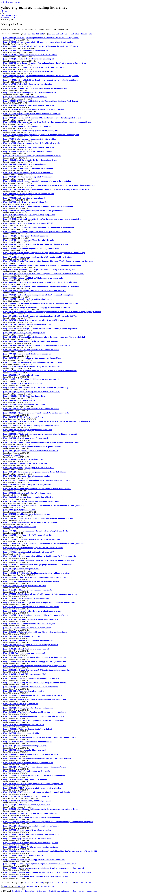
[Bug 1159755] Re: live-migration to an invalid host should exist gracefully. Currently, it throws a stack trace (46, 189)
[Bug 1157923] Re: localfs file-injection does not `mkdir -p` (26, 796)
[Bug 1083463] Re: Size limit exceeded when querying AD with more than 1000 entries (37, 565)
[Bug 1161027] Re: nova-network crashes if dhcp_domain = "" (28, 173)
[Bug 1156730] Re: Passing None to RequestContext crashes (27, 830)
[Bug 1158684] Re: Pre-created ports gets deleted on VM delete (28, 497)
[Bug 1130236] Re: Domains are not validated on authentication (28, 640)
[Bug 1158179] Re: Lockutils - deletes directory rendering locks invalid (31, 350)
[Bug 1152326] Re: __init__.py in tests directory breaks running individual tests (34, 577)
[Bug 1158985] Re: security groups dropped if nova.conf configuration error (33, 211)
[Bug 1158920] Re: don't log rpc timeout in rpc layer (24, 333)
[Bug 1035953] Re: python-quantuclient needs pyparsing (25, 236)
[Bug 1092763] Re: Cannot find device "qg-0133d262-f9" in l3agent (30, 55)
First (90, 34)
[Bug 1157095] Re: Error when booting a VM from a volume (27, 493)
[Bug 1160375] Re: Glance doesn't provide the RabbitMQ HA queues (30, 341)
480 (66, 34)
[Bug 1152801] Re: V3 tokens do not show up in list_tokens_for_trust (30, 754)
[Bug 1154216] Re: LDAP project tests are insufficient (24, 586)
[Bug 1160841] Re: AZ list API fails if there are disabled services (28, 194)
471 (29, 34)
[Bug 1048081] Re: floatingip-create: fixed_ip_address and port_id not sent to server (36, 244)
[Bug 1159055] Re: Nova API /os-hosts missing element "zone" (27, 324)
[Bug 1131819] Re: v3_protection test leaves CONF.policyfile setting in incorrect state (36, 670)
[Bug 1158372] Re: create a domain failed (19, 527)
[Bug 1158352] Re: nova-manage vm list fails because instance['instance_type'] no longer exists (40, 329)
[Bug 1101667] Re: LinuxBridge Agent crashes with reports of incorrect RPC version (37, 489)
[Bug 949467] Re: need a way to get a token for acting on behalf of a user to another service (39, 602)
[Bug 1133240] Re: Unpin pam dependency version (23, 691)
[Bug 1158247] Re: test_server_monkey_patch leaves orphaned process (31, 130)
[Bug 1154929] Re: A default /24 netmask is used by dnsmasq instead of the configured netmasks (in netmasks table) (48, 185)
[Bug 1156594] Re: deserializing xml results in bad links (25, 779)
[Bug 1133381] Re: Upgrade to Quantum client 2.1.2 (23, 855)
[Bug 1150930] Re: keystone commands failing (21, 733)
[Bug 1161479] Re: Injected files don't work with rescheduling (27, 84)
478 (57, 34)
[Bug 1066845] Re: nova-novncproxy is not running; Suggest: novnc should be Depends (38, 518)
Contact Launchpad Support (59, 891)
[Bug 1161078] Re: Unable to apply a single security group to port (29, 105)
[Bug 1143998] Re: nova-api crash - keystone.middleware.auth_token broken (33, 720)
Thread (4, 11)
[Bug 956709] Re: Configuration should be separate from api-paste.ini (30, 379)
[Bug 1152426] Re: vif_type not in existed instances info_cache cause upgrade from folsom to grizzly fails (44, 337)
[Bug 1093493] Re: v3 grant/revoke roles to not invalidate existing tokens (32, 611)
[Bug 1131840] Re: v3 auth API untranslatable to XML (25, 674)
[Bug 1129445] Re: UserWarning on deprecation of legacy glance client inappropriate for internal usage (44, 253)
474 (41, 34)
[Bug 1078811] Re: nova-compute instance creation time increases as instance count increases (40, 371)
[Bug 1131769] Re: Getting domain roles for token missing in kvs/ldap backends (34, 666)
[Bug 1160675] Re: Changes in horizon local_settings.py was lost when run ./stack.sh (36, 307)
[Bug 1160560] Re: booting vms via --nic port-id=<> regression (27, 177)
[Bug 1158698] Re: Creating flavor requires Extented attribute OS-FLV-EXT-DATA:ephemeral (41, 38)
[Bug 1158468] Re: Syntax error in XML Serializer (23, 400)
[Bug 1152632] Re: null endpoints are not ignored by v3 (25, 746)
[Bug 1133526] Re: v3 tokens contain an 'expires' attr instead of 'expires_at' (33, 695)
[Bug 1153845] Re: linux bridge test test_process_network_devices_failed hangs (34, 472)
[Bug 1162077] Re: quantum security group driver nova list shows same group (34, 67)
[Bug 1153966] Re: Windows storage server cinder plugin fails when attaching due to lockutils (40, 434)
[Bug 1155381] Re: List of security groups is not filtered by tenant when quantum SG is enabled (41, 286)
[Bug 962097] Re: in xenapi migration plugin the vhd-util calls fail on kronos (33, 548)
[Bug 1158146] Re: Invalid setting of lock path (21, 569)
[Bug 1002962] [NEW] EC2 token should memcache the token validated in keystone (36, 573)
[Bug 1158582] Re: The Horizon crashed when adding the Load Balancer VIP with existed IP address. (43, 274)
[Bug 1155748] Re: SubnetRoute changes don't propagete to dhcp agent (31, 539)
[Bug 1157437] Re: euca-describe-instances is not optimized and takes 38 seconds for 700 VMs (40, 316)
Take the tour (18, 886)
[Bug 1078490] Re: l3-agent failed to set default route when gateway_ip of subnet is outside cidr (40, 80)
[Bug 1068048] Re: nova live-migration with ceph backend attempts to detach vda (35, 531)
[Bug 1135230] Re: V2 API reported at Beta (20, 704)
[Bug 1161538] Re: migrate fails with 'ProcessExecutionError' (27, 152)
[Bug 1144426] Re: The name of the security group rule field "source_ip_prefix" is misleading (40, 282)
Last (72, 34)
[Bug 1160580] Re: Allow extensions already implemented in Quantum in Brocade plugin (38, 295)
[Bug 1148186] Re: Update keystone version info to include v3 (27, 729)
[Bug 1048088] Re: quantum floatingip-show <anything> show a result (31, 248)
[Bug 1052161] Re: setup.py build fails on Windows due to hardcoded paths (33, 278)
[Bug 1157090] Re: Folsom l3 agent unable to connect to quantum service (32, 447)
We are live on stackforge (13, 455)
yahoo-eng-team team (9, 15)
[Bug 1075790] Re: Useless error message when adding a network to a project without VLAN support (43, 868)
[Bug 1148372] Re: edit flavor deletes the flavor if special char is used (30, 160)
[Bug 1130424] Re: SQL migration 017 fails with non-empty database (30, 645)
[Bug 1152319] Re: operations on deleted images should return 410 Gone (31, 114)
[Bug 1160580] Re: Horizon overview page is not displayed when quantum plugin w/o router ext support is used (47, 122)
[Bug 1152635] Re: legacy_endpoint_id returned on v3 (24, 750)
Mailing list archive (8, 17)
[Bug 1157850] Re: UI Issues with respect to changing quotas (27, 801)
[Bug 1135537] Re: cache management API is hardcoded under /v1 (29, 93)
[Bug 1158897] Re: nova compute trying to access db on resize (27, 430)
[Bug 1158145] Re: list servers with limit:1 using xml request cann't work (32, 366)
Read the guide (31, 886)
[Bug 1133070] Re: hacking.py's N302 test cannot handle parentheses (30, 847)
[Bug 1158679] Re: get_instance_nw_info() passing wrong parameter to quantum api (36, 345)
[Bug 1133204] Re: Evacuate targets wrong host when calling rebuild (30, 843)
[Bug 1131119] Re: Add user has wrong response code (24, 653)
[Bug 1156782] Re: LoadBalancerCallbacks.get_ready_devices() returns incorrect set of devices (40, 809)
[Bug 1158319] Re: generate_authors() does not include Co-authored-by (31, 392)
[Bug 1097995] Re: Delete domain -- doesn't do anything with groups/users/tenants (35, 615)
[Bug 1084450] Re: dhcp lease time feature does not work (25, 50)
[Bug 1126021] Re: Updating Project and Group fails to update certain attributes (35, 632)
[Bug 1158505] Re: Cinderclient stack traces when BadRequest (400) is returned (35, 320)
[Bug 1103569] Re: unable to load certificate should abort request (29, 624)
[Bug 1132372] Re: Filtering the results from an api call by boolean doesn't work (35, 683)
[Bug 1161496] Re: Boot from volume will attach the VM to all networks (31, 143)
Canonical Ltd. (16, 891)
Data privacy (42, 891)
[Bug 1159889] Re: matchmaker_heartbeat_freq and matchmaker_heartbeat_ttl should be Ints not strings (45, 63)
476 (49, 34)
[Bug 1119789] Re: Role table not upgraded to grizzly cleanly (27, 628)
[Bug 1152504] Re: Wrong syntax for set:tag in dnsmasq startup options (31, 817)
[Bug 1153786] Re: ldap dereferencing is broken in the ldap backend (30, 522)
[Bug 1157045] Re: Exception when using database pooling (26, 476)
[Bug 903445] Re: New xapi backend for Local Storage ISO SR (28, 223)
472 (33, 34)
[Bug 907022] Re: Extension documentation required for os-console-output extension (36, 480)
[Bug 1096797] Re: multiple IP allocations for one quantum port (28, 59)
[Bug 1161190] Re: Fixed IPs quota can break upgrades (25, 97)
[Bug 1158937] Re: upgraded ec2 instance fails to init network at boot (30, 451)
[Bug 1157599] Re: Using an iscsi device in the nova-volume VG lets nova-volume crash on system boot (43, 506)
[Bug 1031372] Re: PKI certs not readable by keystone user (26, 805)
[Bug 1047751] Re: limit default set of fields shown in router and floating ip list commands (38, 227)
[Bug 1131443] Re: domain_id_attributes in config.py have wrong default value (34, 661)
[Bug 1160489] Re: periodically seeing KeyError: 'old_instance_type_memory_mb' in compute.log (42, 219)
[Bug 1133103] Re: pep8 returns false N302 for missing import (27, 838)
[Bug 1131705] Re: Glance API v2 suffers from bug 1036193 (27, 126)
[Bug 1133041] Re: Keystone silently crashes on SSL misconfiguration (30, 687)
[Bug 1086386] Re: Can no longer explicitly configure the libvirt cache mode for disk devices (39, 864)
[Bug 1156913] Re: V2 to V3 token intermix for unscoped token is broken (32, 788)
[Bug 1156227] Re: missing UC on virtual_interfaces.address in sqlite (30, 813)
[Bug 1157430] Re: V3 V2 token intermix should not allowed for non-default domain (36, 792)
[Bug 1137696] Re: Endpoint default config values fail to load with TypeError (33, 716)
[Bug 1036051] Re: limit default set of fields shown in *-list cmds (28, 240)
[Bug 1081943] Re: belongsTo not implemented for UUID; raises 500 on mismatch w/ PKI (38, 560)
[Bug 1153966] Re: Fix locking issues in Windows (22, 383)
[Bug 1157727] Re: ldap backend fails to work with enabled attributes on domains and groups (40, 594)
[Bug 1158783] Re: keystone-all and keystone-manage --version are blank (32, 358)
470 (25, 34)
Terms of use (29, 891)
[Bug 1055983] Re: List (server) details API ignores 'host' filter (27, 535)
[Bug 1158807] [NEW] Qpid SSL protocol (19, 510)
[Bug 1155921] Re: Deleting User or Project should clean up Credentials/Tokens (34, 767)
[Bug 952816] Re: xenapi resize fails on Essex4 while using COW (28, 552)
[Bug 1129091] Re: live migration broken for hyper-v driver (26, 438)
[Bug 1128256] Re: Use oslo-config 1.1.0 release (21, 375)
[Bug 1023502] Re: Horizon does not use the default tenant (26, 598)
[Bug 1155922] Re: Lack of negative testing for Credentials (26, 771)
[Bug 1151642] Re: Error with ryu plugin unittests (23, 459)
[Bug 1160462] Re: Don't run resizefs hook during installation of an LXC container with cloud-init (42, 265)
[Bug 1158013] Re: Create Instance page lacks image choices (27, 484)
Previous (84, 34)
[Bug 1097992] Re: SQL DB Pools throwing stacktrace (24, 396)
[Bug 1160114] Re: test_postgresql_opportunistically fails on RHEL (29, 139)
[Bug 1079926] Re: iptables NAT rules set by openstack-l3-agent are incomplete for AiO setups (40, 46)
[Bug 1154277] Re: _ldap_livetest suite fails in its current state (27, 590)
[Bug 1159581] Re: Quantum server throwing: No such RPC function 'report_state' (36, 413)
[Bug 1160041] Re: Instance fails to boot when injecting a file (27, 354)
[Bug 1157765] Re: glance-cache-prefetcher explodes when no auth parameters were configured (41, 135)
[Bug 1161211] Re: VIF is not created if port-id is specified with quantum (32, 156)
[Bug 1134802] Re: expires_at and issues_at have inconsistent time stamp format (34, 699)
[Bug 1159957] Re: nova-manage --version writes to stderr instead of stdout (32, 362)
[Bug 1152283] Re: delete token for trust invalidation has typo (27, 742)
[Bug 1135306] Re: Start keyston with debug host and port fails (28, 708)
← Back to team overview (10, 2)
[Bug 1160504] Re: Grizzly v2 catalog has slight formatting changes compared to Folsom (38, 206)
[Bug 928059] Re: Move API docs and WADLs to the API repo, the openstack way (35, 388)
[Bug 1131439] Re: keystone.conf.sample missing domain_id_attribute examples (34, 657)
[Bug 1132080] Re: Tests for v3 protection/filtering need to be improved (31, 678)
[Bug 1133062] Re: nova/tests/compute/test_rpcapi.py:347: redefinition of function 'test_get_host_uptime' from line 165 (50, 851)
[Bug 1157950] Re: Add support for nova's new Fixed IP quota (28, 168)
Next (77, 34)
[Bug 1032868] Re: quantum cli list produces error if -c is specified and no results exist (37, 232)
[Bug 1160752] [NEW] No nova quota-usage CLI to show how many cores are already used (39, 270)
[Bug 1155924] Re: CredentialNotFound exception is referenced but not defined (34, 775)
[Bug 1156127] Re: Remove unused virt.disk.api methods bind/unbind (30, 826)
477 (53, 34)
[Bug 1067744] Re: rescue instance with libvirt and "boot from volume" (31, 834)
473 (37, 34)
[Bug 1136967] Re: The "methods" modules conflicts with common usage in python (36, 712)
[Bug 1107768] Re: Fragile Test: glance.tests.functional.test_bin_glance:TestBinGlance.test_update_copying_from (48, 261)
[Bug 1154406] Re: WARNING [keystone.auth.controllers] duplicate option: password (37, 758)
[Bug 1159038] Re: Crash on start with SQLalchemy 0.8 (25, 202)
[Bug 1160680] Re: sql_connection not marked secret (24, 198)
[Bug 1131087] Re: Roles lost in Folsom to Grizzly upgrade (26, 649)
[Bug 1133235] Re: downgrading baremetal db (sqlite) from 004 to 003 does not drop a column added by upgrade (48, 822)
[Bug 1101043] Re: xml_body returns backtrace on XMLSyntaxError (30, 619)
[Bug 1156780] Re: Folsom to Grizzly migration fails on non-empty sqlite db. (33, 784)
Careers (81, 891)
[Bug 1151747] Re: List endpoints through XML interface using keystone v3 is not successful (39, 737)
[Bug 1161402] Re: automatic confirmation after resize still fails (28, 71)
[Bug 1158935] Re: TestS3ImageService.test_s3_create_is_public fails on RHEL (34, 291)
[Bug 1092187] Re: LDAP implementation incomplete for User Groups (31, 607)
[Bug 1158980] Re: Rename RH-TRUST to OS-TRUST (25, 463)
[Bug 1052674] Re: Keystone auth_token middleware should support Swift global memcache (39, 556)
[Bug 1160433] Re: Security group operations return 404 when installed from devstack (37, 257)
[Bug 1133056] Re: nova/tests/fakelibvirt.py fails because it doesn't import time (34, 860)
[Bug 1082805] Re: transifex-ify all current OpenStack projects (28, 299)
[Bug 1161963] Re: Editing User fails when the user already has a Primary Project (35, 88)
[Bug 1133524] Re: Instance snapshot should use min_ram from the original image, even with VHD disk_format (47, 872)
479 (61, 34)
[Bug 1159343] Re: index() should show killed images (24, 404)
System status (92, 891)
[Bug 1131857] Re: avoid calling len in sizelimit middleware (26, 514)
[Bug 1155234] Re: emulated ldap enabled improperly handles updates (31, 581)
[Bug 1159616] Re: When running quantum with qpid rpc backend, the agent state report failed (41, 442)
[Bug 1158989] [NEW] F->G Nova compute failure (23, 417)
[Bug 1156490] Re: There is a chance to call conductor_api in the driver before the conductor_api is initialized (46, 421)
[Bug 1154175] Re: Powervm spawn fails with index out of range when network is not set (38, 42)
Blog (74, 891)
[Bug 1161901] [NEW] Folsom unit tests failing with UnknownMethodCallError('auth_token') (40, 101)
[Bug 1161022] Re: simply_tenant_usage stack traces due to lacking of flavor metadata (37, 181)
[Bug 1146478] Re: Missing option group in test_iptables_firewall (28, 468)
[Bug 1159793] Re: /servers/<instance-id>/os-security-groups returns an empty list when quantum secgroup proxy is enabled (52, 312)
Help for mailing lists (47, 886)
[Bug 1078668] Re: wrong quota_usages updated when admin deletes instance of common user (40, 303)
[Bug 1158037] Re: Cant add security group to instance (25, 164)
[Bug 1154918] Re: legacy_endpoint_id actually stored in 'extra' (28, 763)
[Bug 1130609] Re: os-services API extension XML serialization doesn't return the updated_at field (42, 118)
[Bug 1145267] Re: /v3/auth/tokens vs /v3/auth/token (23, 725)
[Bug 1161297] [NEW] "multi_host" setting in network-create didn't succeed (33, 109)
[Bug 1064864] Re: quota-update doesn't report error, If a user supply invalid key (35, 876)
